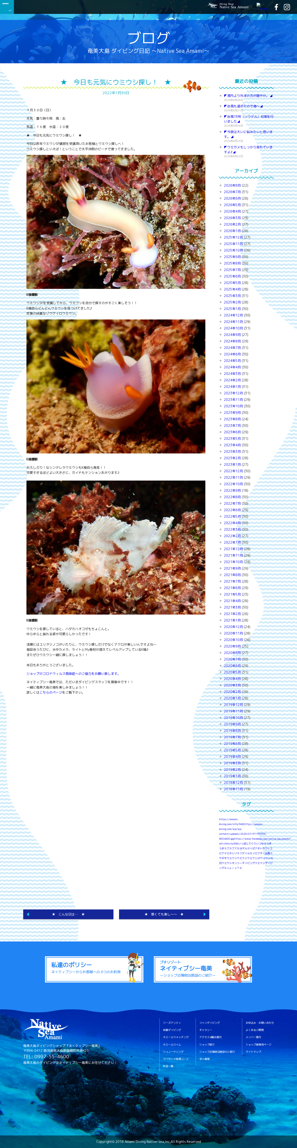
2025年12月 (233, 237)
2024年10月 (233, 328)
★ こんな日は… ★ (68, 914)
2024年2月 (232, 380)
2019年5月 (232, 750)
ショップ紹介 (207, 1044)
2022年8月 (232, 497)
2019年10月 (233, 717)
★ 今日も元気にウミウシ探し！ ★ (116, 82)
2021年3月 (232, 607)
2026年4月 (232, 211)
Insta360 (232, 843)
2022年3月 (232, 529)
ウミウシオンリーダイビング (238, 863)
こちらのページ (50, 692)
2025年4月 (232, 289)
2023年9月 (232, 412)
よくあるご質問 (255, 1030)
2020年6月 (232, 665)
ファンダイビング (209, 1023)
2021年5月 (232, 594)
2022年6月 (232, 510)
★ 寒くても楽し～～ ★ (164, 914)
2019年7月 (232, 737)
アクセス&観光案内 (210, 1037)
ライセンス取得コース (176, 1059)
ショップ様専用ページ (258, 1044)
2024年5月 (232, 360)
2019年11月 (233, 711)
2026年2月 (232, 224)
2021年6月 (232, 588)
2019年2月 (232, 769)
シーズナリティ (172, 1023)
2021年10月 (233, 562)
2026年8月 (232, 185)
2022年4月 (232, 523)
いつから (261, 843)
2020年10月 (233, 640)
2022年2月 (232, 536)
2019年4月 (232, 756)
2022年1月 (232, 542)
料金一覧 (168, 1066)
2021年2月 (232, 614)
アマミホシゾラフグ (233, 853)
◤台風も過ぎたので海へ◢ (243, 106)
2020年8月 (232, 653)
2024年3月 (232, 373)
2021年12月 (233, 549)
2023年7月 (232, 425)
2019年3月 (232, 763)
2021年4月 (232, 601)
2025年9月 (232, 257)
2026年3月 (232, 218)
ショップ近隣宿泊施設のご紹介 (217, 1052)
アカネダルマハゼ (244, 848)
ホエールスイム (172, 1044)
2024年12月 (233, 315)
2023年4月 (232, 445)
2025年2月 (232, 302)
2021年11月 (233, 555)
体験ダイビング (172, 1030)
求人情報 (204, 1059)
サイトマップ (253, 1052)
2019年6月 (232, 743)
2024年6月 (232, 354)
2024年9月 (232, 334)
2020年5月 (232, 672)
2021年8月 (232, 575)
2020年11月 (233, 633)
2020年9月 (232, 646)
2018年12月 (233, 782)
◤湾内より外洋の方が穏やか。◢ (248, 95)
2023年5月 (232, 438)
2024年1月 (232, 386)
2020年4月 (232, 678)
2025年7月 (232, 270)
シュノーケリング (173, 1052)
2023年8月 (232, 419)
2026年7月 (232, 192)
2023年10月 (233, 406)
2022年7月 (232, 503)
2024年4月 (232, 367)
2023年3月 (232, 451)
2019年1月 (232, 776)
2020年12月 (233, 627)
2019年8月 (232, 730)
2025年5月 (232, 283)
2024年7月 (232, 347)
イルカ (248, 853)
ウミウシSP (253, 858)
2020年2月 (232, 691)
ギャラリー (205, 1030)
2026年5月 (232, 205)
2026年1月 (232, 231)
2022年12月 (233, 471)
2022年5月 (232, 516)
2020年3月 (232, 685)
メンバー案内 (253, 1037)
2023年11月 (233, 399)
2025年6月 (232, 276)
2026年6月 (232, 198)
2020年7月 (232, 659)
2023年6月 (232, 432)
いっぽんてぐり (247, 843)
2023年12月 (233, 393)
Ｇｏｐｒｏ (230, 868)
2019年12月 (233, 704)
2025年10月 (233, 250)
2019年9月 (232, 724)
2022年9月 (232, 490)
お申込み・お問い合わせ (260, 1023)
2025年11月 (233, 244)
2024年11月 (233, 321)
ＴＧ (239, 868)
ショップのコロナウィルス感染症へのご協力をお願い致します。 (73, 673)
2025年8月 (232, 263)
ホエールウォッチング (176, 1037)
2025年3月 (232, 295)
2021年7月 (232, 581)
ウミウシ (242, 858)
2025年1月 (232, 308)
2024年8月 (232, 341)
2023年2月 (232, 458)
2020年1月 (232, 698)
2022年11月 (233, 477)
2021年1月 (232, 620)
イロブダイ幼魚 (261, 853)
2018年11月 (233, 789)
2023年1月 (232, 464)
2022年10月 (233, 484)
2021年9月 (232, 568)
